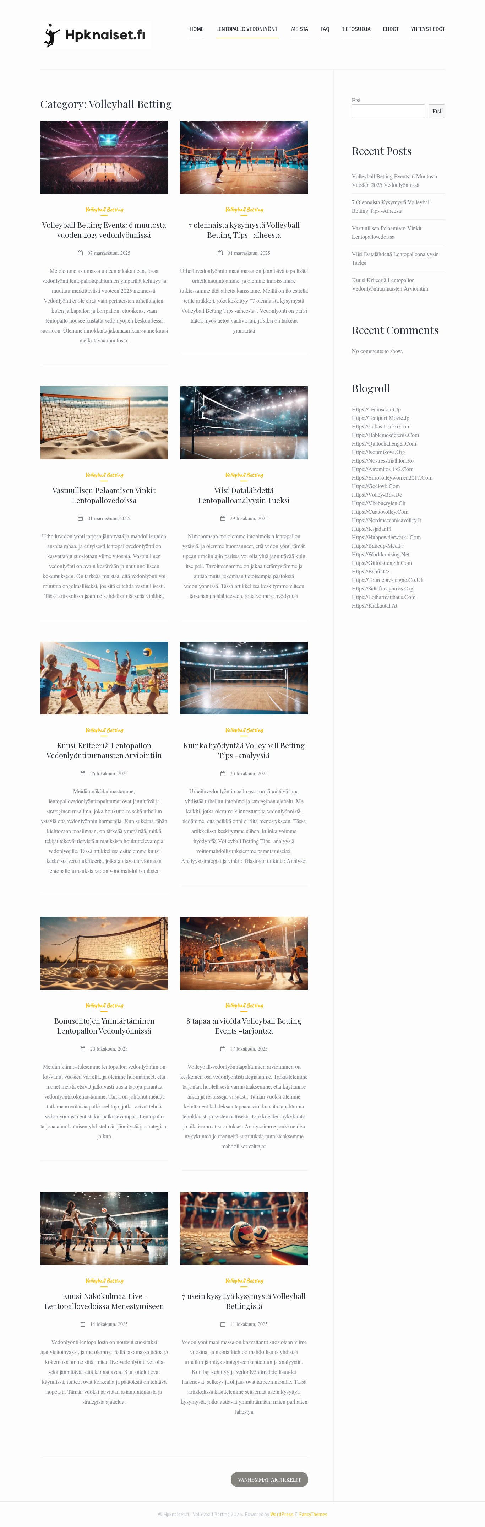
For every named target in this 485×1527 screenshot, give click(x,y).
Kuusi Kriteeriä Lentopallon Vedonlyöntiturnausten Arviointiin (104, 750)
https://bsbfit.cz (370, 571)
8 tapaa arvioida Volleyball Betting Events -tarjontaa (243, 1025)
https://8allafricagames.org (382, 588)
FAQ (325, 29)
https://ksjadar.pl (371, 528)
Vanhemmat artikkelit (269, 1479)
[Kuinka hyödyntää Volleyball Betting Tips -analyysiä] (244, 678)
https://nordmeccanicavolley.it (386, 520)
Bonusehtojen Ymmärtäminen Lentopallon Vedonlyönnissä (104, 1025)
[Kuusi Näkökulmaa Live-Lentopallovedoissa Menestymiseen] (104, 1228)
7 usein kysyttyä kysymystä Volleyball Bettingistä (244, 1301)
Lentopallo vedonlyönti (247, 29)
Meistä (299, 29)
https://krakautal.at (374, 605)
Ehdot (391, 29)
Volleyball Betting (104, 209)
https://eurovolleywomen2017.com (392, 477)
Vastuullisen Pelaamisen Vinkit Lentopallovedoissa (104, 495)
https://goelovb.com (376, 486)
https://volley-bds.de (377, 494)
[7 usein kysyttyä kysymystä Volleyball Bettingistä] (244, 1228)
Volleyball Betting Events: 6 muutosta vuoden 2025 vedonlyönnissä (104, 229)
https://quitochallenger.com (384, 443)
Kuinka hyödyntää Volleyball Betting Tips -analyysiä (244, 750)
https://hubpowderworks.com (386, 537)
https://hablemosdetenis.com (385, 434)
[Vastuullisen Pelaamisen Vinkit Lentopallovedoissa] (104, 422)
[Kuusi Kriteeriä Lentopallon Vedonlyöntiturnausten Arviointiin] (104, 678)
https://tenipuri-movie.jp (380, 417)
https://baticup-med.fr (378, 545)
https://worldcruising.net (380, 554)
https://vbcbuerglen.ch (378, 503)
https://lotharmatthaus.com (383, 596)
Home (197, 29)
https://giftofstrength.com (382, 562)
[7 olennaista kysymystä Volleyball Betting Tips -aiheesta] (244, 157)
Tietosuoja (356, 29)
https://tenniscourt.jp (376, 409)
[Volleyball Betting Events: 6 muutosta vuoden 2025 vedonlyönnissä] (104, 157)
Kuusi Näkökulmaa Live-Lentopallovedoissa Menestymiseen (104, 1301)
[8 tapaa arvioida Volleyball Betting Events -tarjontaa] (244, 953)
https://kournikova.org (378, 451)
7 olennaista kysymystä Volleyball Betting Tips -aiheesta (244, 229)
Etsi (356, 100)
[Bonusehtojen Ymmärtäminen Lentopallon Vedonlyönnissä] (104, 953)
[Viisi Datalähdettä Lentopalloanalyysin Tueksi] (244, 422)
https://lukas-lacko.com (381, 426)
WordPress (282, 1514)
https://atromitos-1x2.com (382, 469)
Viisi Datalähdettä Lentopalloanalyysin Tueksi (244, 495)
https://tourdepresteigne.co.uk (388, 579)
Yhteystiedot (428, 29)
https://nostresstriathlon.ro (383, 460)
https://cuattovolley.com (380, 511)
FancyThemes (313, 1514)
